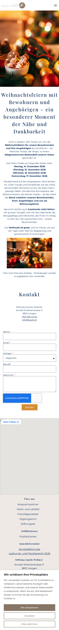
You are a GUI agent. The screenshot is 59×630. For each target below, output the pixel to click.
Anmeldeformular (29, 549)
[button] (55, 5)
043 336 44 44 (29, 316)
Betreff (6, 364)
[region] (29, 600)
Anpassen (29, 615)
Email (6, 343)
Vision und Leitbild (28, 509)
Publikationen (28, 536)
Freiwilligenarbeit (28, 514)
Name (6, 332)
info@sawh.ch (29, 320)
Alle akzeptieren (29, 607)
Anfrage (7, 353)
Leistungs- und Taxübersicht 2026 (29, 553)
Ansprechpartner (28, 504)
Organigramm (28, 519)
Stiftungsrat (28, 523)
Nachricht (8, 375)
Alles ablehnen (29, 624)
